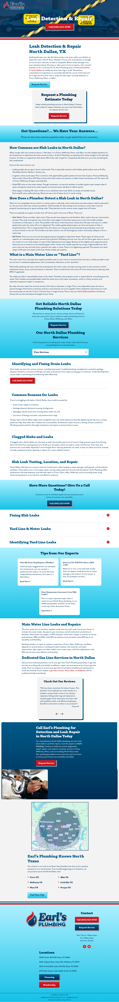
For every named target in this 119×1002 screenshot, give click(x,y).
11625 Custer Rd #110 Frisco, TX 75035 (54, 957)
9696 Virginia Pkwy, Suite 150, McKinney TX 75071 (59, 962)
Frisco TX (34, 877)
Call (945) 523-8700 (59, 27)
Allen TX (64, 877)
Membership (49, 985)
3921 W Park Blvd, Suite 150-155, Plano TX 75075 (58, 966)
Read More (24, 582)
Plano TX (34, 887)
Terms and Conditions (54, 1000)
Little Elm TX (66, 882)
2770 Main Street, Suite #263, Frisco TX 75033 (58, 971)
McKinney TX (36, 882)
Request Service (59, 116)
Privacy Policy (66, 1000)
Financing (49, 977)
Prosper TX (65, 887)
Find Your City (37, 894)
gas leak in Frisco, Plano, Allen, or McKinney (67, 671)
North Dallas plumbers (86, 292)
